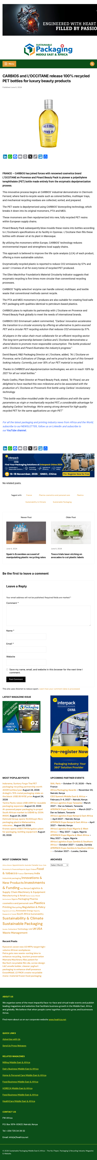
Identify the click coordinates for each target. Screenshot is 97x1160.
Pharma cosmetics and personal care (54, 495)
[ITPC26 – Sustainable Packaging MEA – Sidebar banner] (69, 769)
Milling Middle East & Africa (16, 1062)
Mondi (37, 896)
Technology (23, 929)
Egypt (28, 869)
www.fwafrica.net (57, 1019)
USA (39, 929)
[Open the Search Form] (92, 64)
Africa (5, 865)
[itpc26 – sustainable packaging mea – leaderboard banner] (48, 475)
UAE (30, 929)
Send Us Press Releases (14, 1045)
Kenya (27, 888)
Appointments (18, 865)
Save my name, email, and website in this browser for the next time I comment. (45, 671)
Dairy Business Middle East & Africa (20, 1068)
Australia (28, 865)
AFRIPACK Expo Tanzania (63, 809)
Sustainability (37, 914)
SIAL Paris (55, 783)
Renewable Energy (24, 910)
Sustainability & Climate (36, 502)
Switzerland (12, 929)
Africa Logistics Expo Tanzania (66, 802)
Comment (12, 603)
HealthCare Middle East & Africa (19, 1101)
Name (10, 630)
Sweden (5, 929)
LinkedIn (57, 426)
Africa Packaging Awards (63, 790)
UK (34, 929)
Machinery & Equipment (31, 892)
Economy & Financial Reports (14, 869)
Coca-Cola (42, 865)
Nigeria (14, 899)
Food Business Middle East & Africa (20, 1081)
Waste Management (15, 932)
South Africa (23, 913)
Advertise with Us (11, 1039)
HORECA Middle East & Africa (17, 1088)
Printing (7, 907)
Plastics (80, 495)
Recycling (17, 907)
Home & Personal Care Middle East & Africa (24, 1075)
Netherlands (7, 899)
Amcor (9, 865)
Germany (29, 873)
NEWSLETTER (29, 426)
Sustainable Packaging (62, 502)
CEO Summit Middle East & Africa (67, 796)
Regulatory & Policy (9, 911)
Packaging (23, 898)
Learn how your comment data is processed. (59, 689)
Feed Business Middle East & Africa (20, 1094)
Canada (35, 865)
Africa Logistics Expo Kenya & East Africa (71, 815)
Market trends (30, 896)
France (29, 495)
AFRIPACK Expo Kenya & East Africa (68, 822)
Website (10, 656)
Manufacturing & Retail (14, 895)
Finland (33, 869)
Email (10, 643)
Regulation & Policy (33, 907)
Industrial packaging (12, 878)
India (37, 873)
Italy (21, 888)
